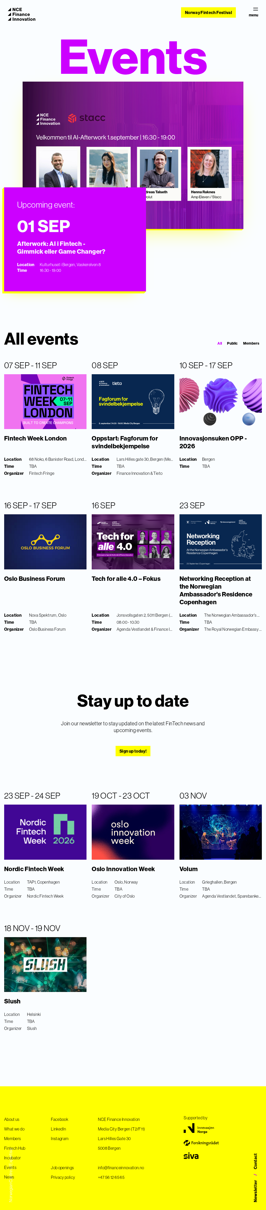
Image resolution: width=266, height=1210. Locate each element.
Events (10, 1167)
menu (253, 15)
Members (251, 343)
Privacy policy (63, 1177)
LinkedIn (58, 1129)
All (219, 343)
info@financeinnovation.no (121, 1167)
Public (232, 343)
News (9, 1177)
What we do (14, 1129)
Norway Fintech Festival (208, 12)
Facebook (59, 1119)
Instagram (60, 1138)
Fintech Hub (14, 1148)
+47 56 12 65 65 (111, 1177)
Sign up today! (133, 751)
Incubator (12, 1157)
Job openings (62, 1167)
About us (11, 1119)
